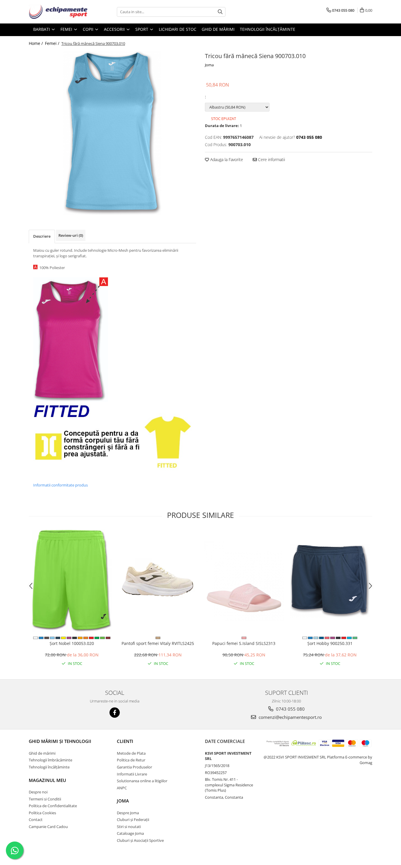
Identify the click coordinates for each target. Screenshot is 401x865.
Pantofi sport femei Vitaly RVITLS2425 (158, 643)
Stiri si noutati (129, 826)
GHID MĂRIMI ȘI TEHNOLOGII (60, 741)
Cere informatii (271, 159)
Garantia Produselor (134, 767)
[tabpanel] (112, 133)
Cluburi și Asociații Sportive (140, 840)
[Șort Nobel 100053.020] (72, 581)
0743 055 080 (290, 709)
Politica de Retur (131, 760)
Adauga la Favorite (226, 159)
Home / (36, 43)
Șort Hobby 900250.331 (330, 643)
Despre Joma (128, 812)
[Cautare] (220, 12)
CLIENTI (125, 741)
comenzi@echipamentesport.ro (289, 717)
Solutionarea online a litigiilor (142, 780)
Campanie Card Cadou (48, 826)
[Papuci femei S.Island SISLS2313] (244, 581)
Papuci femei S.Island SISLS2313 (243, 643)
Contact (36, 819)
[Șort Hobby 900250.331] (330, 581)
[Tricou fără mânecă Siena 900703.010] (112, 133)
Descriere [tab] (41, 236)
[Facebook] (114, 712)
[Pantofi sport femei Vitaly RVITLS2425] (158, 581)
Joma (209, 64)
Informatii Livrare (132, 774)
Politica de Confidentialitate (53, 805)
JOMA (123, 801)
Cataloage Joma (130, 833)
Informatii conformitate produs (60, 485)
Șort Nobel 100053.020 (72, 643)
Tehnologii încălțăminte (267, 29)
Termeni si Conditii (45, 799)
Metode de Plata (131, 753)
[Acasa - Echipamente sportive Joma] (58, 11)
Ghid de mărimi (218, 29)
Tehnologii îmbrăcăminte (50, 760)
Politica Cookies (42, 812)
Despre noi (38, 792)
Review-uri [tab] (70, 235)
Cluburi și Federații (133, 819)
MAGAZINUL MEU (47, 780)
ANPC (122, 787)
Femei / (52, 43)
